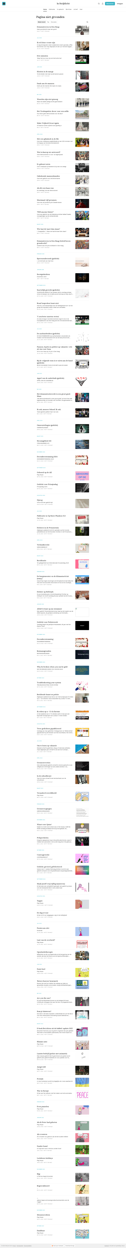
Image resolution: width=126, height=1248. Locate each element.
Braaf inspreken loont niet (48, 303)
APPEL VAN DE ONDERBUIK (45, 380)
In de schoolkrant (44, 776)
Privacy (14, 1245)
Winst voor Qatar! (44, 824)
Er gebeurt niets (43, 164)
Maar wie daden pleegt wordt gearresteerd (49, 101)
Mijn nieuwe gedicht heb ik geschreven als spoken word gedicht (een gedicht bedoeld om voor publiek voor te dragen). (53, 1056)
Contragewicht (43, 855)
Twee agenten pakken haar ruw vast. (48, 412)
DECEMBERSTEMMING (43, 641)
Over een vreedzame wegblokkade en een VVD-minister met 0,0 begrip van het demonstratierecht (55, 142)
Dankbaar (41, 1231)
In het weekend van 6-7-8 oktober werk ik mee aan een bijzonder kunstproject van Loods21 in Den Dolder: (53, 714)
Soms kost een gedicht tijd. (45, 502)
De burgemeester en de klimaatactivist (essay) (53, 577)
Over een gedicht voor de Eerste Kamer (48, 178)
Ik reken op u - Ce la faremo (48, 712)
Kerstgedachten (43, 274)
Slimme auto (42, 1042)
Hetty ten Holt (45, 31)
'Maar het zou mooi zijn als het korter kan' (49, 58)
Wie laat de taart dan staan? (48, 229)
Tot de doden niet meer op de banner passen (50, 74)
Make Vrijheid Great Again (48, 123)
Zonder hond (42, 1146)
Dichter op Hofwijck (45, 592)
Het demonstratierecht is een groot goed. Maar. (53, 395)
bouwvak (39, 930)
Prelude (40, 1079)
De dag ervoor (42, 913)
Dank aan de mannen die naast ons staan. (49, 86)
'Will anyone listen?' (45, 212)
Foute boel (41, 969)
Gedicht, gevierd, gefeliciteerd (49, 867)
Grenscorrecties (43, 763)
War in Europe (43, 1091)
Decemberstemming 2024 (47, 457)
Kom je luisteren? (44, 1011)
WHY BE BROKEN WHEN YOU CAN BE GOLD (50, 669)
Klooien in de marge (45, 72)
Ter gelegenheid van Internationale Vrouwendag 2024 (53, 563)
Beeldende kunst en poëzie (48, 694)
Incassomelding (27, 1245)
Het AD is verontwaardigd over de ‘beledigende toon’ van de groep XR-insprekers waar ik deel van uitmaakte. (55, 306)
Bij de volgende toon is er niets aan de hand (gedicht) (55, 362)
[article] (63, 30)
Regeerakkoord (43, 1186)
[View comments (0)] (49, 33)
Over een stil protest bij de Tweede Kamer (49, 202)
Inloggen (120, 3)
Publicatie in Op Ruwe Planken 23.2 (51, 516)
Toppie (40, 901)
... (37, 1188)
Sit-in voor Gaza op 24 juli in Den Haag (48, 351)
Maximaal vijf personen (47, 200)
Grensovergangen (44, 809)
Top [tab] (48, 22)
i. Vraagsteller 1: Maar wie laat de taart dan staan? (51, 231)
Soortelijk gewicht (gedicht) (48, 290)
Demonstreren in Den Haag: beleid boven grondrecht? (54, 242)
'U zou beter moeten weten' (48, 317)
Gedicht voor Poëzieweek (47, 622)
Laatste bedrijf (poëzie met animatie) (52, 1054)
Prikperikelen (43, 838)
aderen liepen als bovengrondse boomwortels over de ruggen (53, 1201)
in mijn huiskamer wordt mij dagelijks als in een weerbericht (55, 1081)
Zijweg (39, 500)
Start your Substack (58, 1245)
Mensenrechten (43, 1215)
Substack (106, 1245)
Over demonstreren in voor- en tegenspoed (50, 154)
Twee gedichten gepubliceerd (49, 729)
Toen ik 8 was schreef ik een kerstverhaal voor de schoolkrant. (51, 779)
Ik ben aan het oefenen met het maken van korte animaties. (54, 1093)
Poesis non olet (43, 928)
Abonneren (110, 3)
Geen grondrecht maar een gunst (47, 29)
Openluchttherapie (45, 952)
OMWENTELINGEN (42, 427)
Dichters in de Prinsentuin (48, 528)
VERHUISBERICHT (42, 547)
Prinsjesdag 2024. (42, 486)
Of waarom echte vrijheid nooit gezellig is (49, 125)
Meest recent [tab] (41, 22)
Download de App (69, 1245)
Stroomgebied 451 (44, 441)
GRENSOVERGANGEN (43, 811)
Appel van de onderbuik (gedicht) (50, 378)
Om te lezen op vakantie (47, 746)
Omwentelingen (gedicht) (47, 425)
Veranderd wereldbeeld (46, 793)
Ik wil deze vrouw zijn (46, 43)
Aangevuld (41, 1067)
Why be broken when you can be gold (52, 667)
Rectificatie (41, 561)
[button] (45, 9)
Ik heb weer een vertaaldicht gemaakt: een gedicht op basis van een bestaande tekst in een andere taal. (54, 887)
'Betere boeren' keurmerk (47, 981)
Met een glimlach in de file (48, 139)
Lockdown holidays (45, 1158)
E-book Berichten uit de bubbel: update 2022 (55, 1028)
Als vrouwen (42, 1134)
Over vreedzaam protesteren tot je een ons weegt (51, 166)
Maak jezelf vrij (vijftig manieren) (51, 884)
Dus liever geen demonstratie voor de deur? (50, 113)
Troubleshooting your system (49, 683)
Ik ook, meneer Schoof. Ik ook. (49, 409)
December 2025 (41, 276)
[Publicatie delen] (102, 3)
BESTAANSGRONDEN (43, 653)
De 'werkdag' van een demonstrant (47, 190)
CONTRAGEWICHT (42, 857)
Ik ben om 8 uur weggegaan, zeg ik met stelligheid (52, 915)
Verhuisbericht (43, 545)
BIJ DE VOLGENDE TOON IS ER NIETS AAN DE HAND (52, 365)
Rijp (38, 1174)
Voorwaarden (20, 1245)
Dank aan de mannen (45, 83)
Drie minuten (42, 56)
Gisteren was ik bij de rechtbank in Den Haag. (50, 245)
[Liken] (38, 33)
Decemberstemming (45, 639)
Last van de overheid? (46, 940)
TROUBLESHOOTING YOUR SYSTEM (47, 685)
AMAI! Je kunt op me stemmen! (49, 609)
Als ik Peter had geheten (47, 1122)
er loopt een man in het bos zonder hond (49, 1148)
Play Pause (40, 475)
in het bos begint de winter (45, 1176)
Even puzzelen (43, 1106)
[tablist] (47, 22)
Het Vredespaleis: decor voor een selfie (53, 111)
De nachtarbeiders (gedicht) (48, 334)
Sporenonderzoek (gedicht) (48, 259)
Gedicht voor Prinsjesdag (47, 484)
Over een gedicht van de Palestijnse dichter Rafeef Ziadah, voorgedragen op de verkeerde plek (54, 215)
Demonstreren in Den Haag (48, 27)
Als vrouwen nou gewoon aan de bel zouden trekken (52, 1136)
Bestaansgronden (44, 651)
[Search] (99, 3)
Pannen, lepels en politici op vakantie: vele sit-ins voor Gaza (54, 348)
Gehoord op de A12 (44, 472)
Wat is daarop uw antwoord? (48, 152)
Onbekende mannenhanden (48, 176)
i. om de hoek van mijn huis (45, 261)
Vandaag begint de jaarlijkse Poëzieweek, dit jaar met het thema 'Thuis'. (54, 625)
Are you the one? (44, 998)
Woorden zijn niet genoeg (47, 99)
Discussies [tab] (53, 22)
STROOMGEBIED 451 (43, 443)
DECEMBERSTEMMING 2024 (45, 459)
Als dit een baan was (45, 188)
